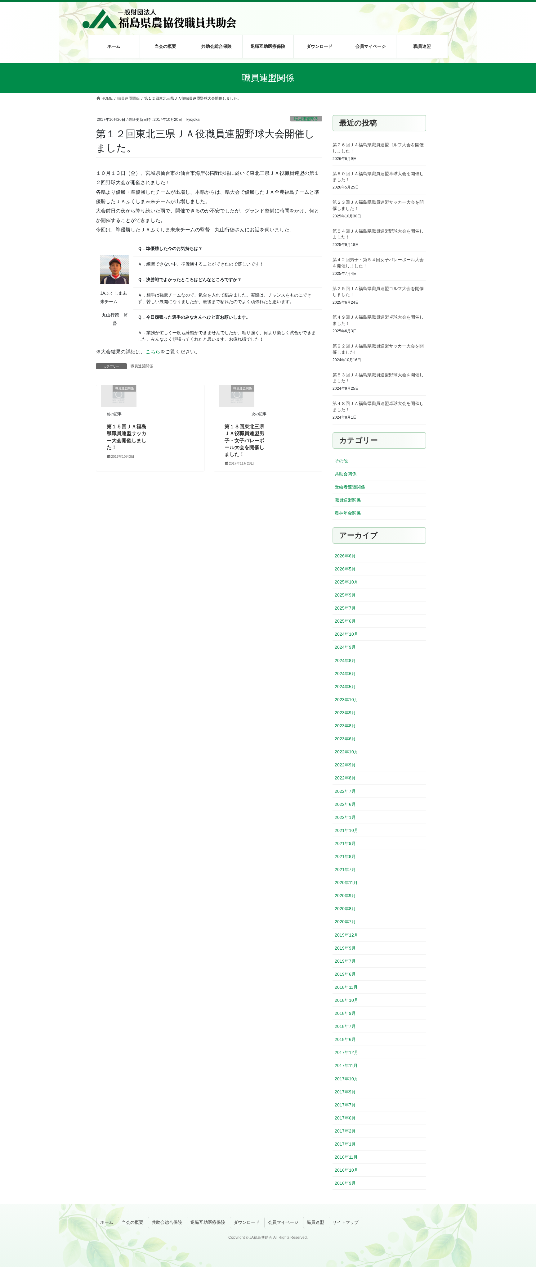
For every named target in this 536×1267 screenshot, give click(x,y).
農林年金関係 (348, 513)
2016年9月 (345, 1183)
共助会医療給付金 (202, 112)
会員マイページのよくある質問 (369, 127)
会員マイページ (283, 1222)
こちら (152, 351)
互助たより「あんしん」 (312, 156)
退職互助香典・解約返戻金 (263, 141)
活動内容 (399, 68)
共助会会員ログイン (358, 68)
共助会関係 (345, 473)
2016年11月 (346, 1157)
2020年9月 (345, 895)
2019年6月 (345, 974)
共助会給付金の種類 (204, 82)
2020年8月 (345, 908)
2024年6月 (345, 673)
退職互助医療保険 (207, 1222)
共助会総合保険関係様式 (312, 97)
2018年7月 (345, 1026)
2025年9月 (345, 595)
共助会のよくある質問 (207, 171)
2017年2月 (345, 1130)
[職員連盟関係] (118, 395)
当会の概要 (132, 1222)
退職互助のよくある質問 (260, 156)
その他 (341, 460)
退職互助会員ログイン (361, 82)
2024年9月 (345, 647)
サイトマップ (346, 1222)
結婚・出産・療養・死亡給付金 (215, 156)
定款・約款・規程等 (307, 68)
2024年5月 (345, 686)
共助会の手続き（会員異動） (213, 97)
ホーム (106, 1222)
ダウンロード (247, 1222)
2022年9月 (345, 764)
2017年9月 (345, 1091)
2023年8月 (345, 725)
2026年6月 (345, 555)
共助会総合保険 (167, 1222)
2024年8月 (345, 660)
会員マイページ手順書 (361, 141)
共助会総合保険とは (204, 68)
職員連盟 (315, 1222)
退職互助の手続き (254, 97)
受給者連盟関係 (350, 486)
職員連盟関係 (142, 366)
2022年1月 (345, 817)
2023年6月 (345, 738)
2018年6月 (345, 1039)
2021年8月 (345, 856)
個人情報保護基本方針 (155, 97)
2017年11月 (346, 1065)
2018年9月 (345, 1013)
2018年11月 (346, 987)
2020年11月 (346, 882)
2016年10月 (346, 1170)
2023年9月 (345, 712)
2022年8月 (345, 777)
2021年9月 (345, 843)
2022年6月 (345, 804)
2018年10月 (346, 1000)
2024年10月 (346, 634)
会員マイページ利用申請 (363, 97)
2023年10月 (346, 699)
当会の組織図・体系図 (155, 82)
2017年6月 (345, 1117)
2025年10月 (346, 581)
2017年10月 (346, 1078)
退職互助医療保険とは (258, 68)
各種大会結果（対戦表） (415, 82)
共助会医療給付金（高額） (211, 127)
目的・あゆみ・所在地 (155, 68)
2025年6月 (345, 621)
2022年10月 (346, 751)
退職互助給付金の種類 (258, 82)
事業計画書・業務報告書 (312, 82)
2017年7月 (345, 1104)
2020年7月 (345, 921)
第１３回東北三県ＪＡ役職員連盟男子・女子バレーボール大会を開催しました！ (244, 440)
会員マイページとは (358, 112)
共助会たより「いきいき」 (314, 141)
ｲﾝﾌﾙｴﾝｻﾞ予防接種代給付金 (211, 141)
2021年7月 (345, 869)
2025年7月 (345, 608)
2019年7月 (345, 961)
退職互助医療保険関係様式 (314, 112)
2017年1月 (345, 1144)
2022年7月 (345, 791)
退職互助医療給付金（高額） (265, 127)
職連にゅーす (404, 97)
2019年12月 (346, 935)
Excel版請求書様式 (306, 127)
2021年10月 (346, 830)
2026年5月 (345, 568)
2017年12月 (346, 1052)
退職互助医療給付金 (256, 112)
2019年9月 (345, 948)
